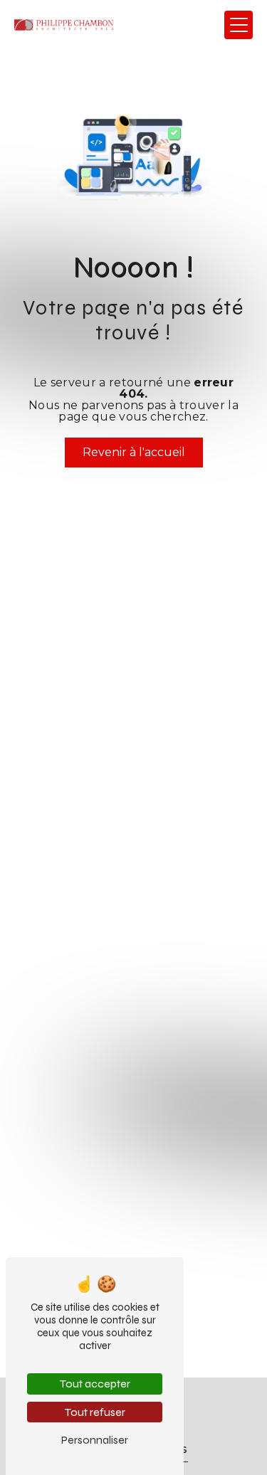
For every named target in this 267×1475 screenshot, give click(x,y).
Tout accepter (95, 1383)
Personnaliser (94, 1440)
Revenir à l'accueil (134, 452)
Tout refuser (95, 1412)
